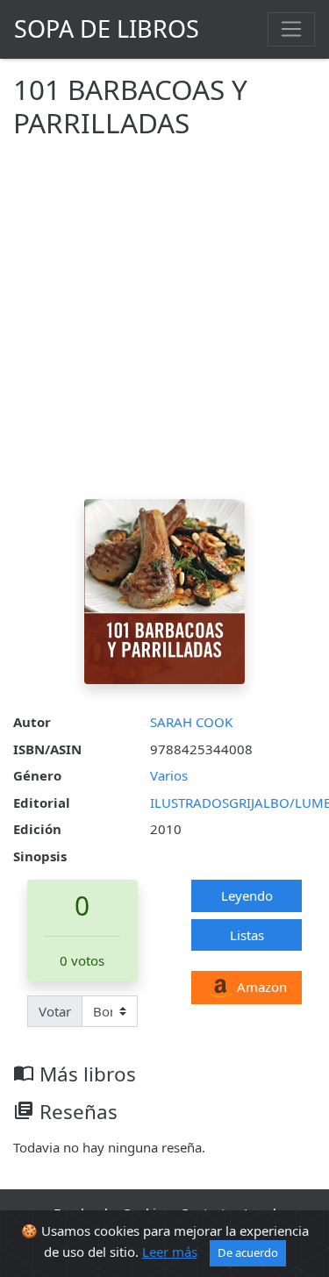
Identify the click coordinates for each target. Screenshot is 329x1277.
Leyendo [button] (247, 895)
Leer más (169, 1251)
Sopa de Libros (106, 28)
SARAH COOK (191, 722)
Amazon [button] (260, 986)
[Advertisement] (164, 325)
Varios (169, 775)
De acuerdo (248, 1252)
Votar (55, 1011)
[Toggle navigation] (291, 29)
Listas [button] (247, 935)
